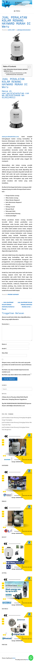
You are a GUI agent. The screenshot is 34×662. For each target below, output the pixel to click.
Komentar (5, 324)
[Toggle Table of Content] (28, 67)
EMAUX (4, 501)
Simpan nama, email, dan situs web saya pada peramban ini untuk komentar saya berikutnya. (17, 364)
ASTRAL (4, 573)
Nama (4, 344)
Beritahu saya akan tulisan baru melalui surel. (16, 375)
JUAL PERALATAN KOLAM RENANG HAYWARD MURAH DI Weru (16, 70)
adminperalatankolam (23, 30)
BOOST (4, 537)
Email (4, 349)
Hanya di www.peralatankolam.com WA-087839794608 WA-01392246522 (16, 73)
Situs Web (5, 353)
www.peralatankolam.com (10, 137)
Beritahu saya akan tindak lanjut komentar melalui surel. (15, 371)
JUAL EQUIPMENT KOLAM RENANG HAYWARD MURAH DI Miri (25, 305)
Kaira (14, 658)
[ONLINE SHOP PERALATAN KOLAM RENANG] (17, 4)
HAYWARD (5, 465)
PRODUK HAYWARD (13, 294)
